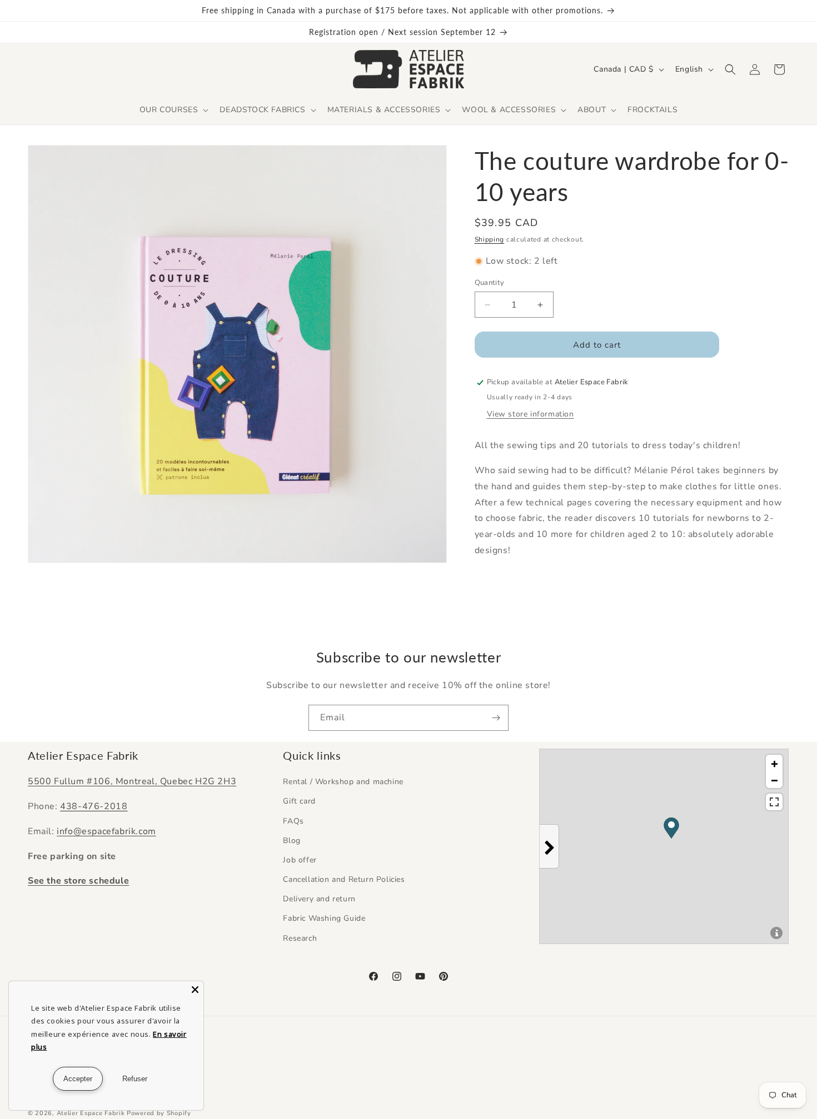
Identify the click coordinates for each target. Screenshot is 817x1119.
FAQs (293, 821)
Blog (291, 840)
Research (300, 938)
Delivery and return (319, 899)
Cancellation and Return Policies (344, 879)
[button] (173, 110)
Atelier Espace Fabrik (92, 1113)
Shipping (490, 239)
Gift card (299, 801)
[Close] (195, 989)
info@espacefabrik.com (106, 831)
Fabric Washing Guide (324, 918)
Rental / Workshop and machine (343, 781)
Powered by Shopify (159, 1113)
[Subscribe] (496, 718)
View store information (530, 414)
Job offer (299, 860)
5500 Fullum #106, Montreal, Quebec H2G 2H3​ (132, 781)
